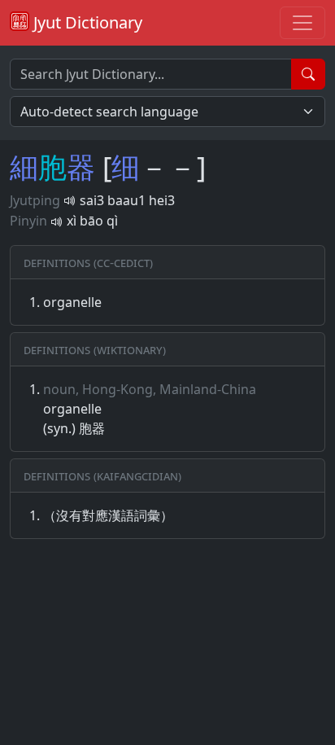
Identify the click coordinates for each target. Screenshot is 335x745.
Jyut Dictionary (85, 22)
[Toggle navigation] (302, 23)
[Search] (308, 74)
